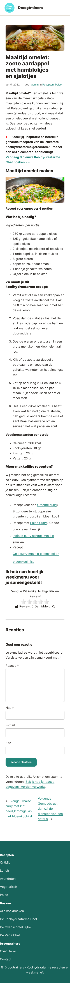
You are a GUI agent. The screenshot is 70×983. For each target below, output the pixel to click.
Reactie (12, 665)
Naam (10, 707)
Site (8, 743)
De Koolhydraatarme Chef (18, 919)
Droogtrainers (30, 8)
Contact (5, 959)
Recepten (48, 84)
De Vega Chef (10, 935)
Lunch (4, 870)
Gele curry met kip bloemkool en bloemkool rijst (36, 557)
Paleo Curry (38, 523)
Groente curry (47, 505)
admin (35, 84)
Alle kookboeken (12, 911)
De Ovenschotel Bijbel (16, 927)
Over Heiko (8, 951)
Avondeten (8, 878)
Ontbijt (5, 862)
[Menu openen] (63, 7)
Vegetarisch (8, 887)
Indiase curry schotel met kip (33, 536)
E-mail (10, 725)
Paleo (58, 84)
